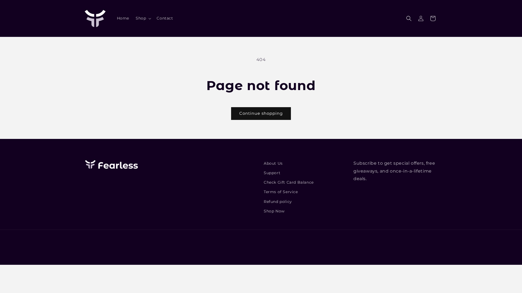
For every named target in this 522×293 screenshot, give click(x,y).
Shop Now (274, 211)
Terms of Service (281, 191)
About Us (273, 163)
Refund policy (278, 201)
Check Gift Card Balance (289, 182)
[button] (142, 18)
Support (272, 172)
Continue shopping (261, 113)
